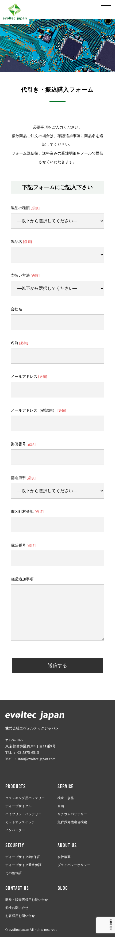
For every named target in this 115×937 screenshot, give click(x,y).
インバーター (15, 830)
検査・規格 (65, 798)
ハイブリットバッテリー (23, 814)
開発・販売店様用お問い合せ (26, 900)
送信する (57, 665)
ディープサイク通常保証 (23, 865)
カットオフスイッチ (20, 822)
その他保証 (13, 873)
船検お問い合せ (16, 908)
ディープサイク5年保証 (22, 857)
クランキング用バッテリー (25, 798)
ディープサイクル (18, 806)
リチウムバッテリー (72, 814)
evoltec (14, 12)
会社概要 (64, 857)
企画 (60, 806)
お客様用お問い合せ (20, 916)
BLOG (62, 888)
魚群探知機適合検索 (72, 822)
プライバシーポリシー (73, 865)
